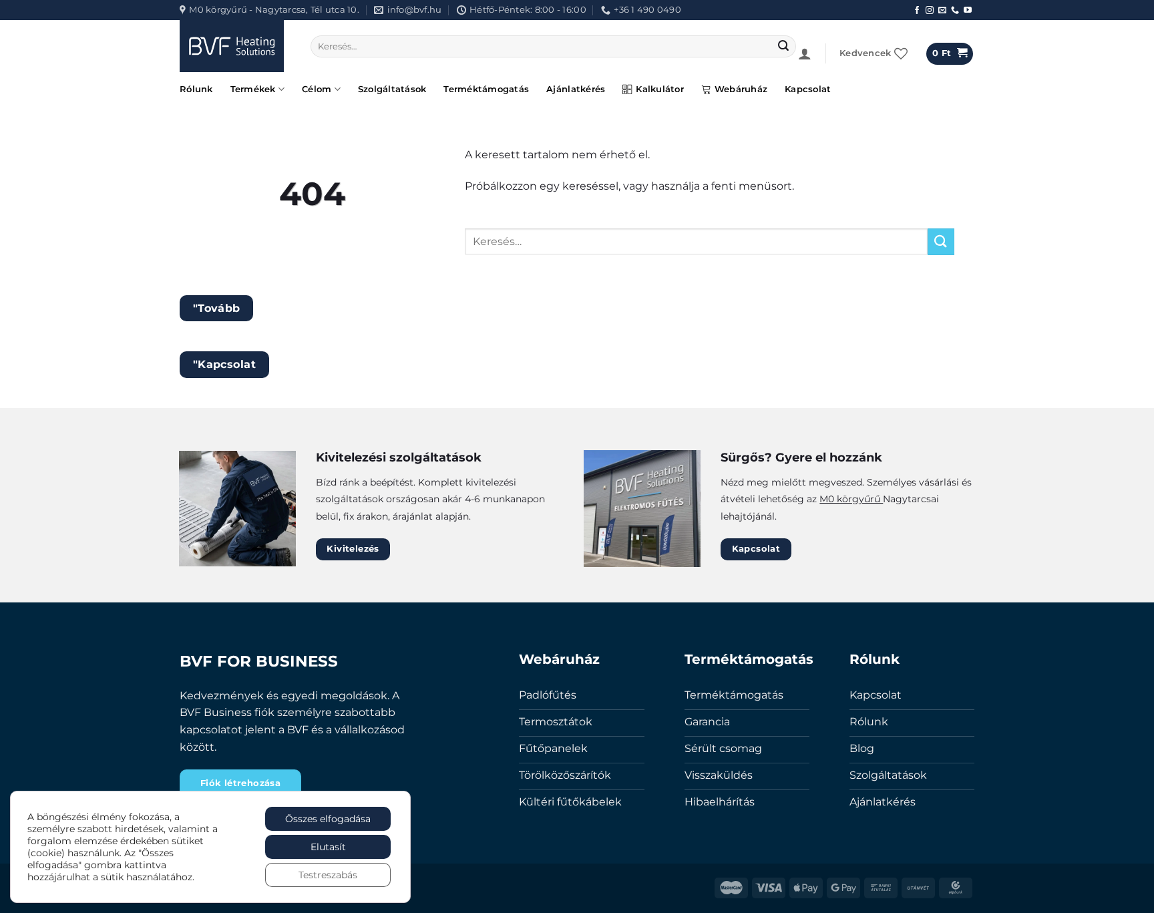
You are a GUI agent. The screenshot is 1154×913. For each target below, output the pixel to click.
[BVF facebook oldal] (917, 10)
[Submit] (784, 46)
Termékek (253, 89)
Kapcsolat (808, 89)
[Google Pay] (843, 887)
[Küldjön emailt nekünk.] (942, 10)
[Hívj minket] (955, 10)
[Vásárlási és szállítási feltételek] (881, 887)
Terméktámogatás (486, 89)
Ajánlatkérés (575, 89)
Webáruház (741, 89)
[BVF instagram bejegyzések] (930, 10)
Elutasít (328, 847)
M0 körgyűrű (851, 499)
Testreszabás (328, 875)
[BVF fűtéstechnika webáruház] (235, 46)
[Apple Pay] (806, 887)
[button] (804, 53)
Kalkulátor (660, 89)
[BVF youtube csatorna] (968, 10)
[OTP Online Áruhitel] (955, 887)
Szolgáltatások (392, 89)
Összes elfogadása (328, 819)
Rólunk (196, 89)
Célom (316, 89)
